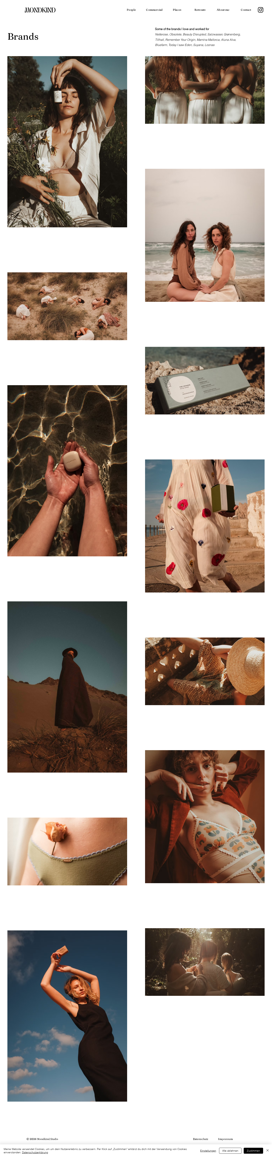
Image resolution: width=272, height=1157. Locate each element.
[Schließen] (267, 1150)
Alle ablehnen (230, 1150)
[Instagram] (260, 9)
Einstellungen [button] (208, 1150)
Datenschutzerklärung (35, 1152)
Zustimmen (253, 1150)
